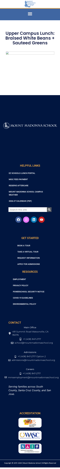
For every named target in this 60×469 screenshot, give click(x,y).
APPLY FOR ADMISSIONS (28, 264)
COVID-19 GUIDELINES (23, 298)
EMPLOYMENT (19, 279)
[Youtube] (41, 220)
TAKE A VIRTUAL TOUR (27, 252)
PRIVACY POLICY (20, 285)
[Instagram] (26, 220)
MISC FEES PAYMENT (18, 179)
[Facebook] (18, 220)
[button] (30, 13)
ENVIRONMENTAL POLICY (24, 304)
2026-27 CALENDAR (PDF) (20, 201)
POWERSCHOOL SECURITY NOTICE (28, 291)
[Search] (49, 209)
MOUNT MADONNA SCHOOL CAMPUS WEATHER (26, 193)
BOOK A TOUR (23, 245)
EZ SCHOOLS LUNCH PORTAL (22, 173)
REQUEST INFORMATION (28, 258)
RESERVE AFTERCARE (18, 185)
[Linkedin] (34, 220)
